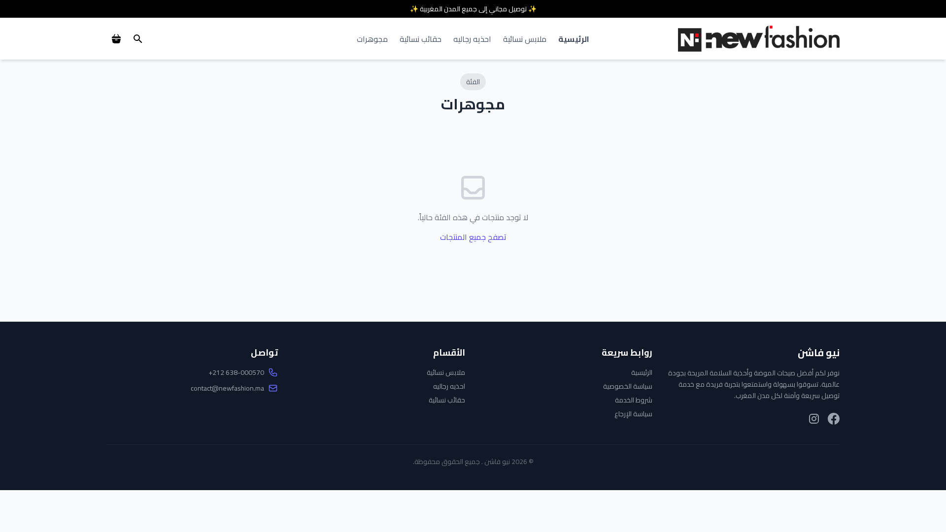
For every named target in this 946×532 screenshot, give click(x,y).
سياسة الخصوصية (627, 386)
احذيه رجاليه (472, 39)
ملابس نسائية (524, 39)
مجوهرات (372, 39)
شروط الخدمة (633, 400)
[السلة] (116, 39)
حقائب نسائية (420, 39)
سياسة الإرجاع (633, 413)
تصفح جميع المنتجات (473, 237)
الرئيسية (573, 39)
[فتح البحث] (138, 39)
